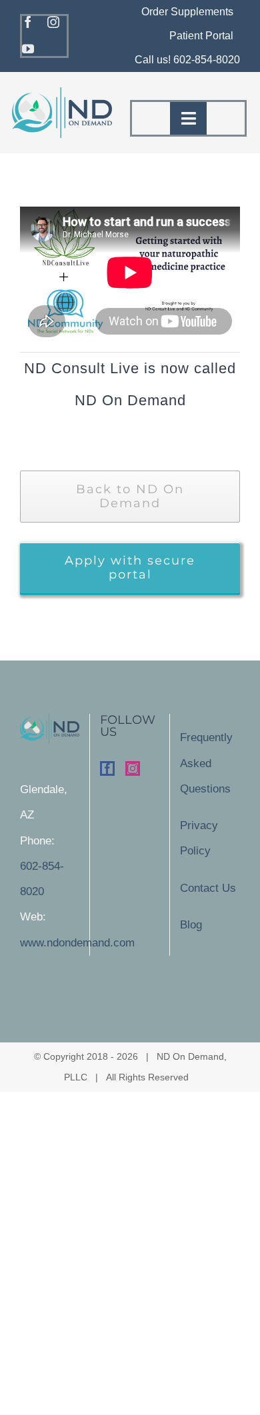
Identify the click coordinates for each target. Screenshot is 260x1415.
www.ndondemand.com (77, 942)
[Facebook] (107, 768)
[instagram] (53, 22)
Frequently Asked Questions (206, 763)
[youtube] (28, 49)
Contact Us (208, 888)
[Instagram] (132, 768)
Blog (191, 924)
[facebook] (28, 22)
